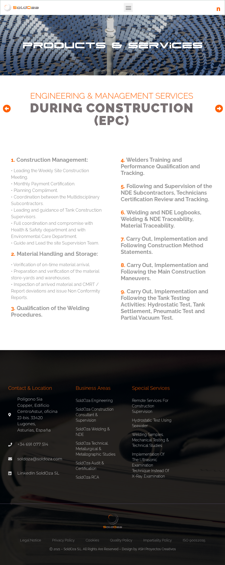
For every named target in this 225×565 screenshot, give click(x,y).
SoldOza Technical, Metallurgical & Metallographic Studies (96, 448)
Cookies (92, 540)
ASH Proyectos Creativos (157, 549)
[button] (128, 7)
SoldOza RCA (87, 477)
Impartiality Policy (157, 540)
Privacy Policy (63, 540)
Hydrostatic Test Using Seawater (151, 423)
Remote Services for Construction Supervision (150, 406)
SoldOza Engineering (94, 400)
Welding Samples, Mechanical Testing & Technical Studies (150, 440)
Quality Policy (121, 540)
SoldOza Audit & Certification (90, 466)
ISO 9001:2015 (194, 540)
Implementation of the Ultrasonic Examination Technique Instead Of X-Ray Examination (150, 465)
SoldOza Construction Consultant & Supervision (95, 414)
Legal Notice (30, 540)
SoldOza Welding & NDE (93, 432)
